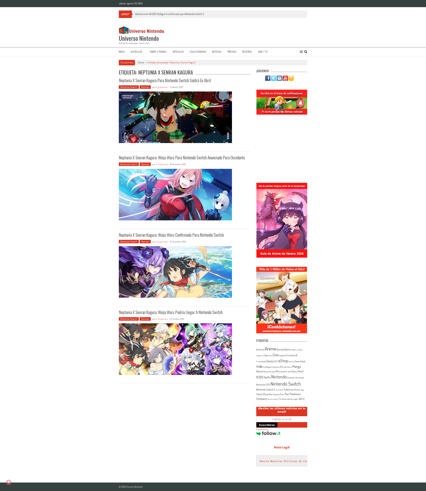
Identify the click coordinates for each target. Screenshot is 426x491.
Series (259, 394)
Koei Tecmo (288, 367)
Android (260, 349)
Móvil (300, 371)
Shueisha (268, 394)
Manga (296, 366)
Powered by (262, 429)
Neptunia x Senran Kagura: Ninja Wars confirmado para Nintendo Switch (171, 235)
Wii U (301, 399)
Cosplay (282, 355)
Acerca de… (137, 51)
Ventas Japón (292, 399)
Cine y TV (263, 51)
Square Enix (278, 394)
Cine (276, 354)
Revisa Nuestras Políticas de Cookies (287, 461)
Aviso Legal (282, 447)
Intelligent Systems (271, 366)
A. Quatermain (161, 87)
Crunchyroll (291, 355)
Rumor (297, 389)
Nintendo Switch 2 (265, 389)
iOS (281, 366)
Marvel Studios (269, 371)
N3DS (259, 377)
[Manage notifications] (8, 482)
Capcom (268, 355)
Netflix (267, 377)
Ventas (284, 399)
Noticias (216, 51)
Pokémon (289, 389)
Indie (259, 366)
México (295, 371)
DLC (276, 361)
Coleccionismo (198, 51)
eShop (283, 360)
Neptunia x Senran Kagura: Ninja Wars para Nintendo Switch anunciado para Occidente (182, 157)
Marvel (259, 371)
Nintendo (279, 376)
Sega (302, 390)
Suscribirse (267, 425)
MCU (277, 371)
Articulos (178, 51)
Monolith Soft (285, 371)
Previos (231, 51)
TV (280, 399)
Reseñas (247, 51)
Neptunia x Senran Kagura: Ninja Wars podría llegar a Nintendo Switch (170, 312)
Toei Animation (273, 399)
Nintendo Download (295, 377)
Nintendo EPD (263, 384)
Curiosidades (261, 361)
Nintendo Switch (128, 87)
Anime (270, 349)
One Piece (279, 390)
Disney (270, 361)
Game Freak (300, 361)
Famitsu (291, 361)
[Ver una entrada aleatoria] (301, 52)
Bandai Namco (284, 349)
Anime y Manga (158, 51)
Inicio (122, 51)
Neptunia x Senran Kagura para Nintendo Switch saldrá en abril (165, 80)
